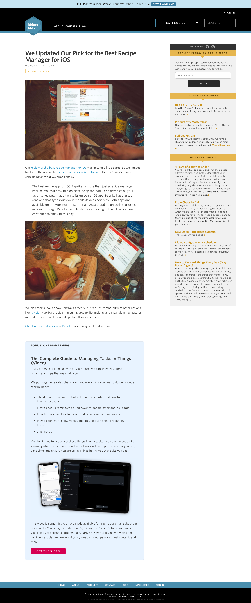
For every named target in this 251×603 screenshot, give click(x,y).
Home (61, 585)
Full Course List (185, 135)
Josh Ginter (40, 71)
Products (92, 585)
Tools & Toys (158, 594)
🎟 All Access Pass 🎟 (188, 105)
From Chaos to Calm (188, 202)
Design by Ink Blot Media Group (106, 599)
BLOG (82, 26)
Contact (110, 585)
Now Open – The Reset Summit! (195, 231)
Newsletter (142, 585)
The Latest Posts (202, 157)
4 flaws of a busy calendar (192, 166)
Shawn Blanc (104, 594)
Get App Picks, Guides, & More (203, 53)
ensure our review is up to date (80, 172)
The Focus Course (140, 594)
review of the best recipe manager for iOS (58, 167)
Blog (125, 585)
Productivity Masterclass (191, 121)
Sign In (229, 13)
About (75, 585)
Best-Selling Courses (203, 95)
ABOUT (58, 26)
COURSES (71, 26)
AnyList (35, 312)
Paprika (67, 326)
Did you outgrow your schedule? (196, 242)
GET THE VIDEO (48, 551)
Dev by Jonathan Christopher (146, 599)
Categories (176, 22)
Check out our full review (41, 326)
